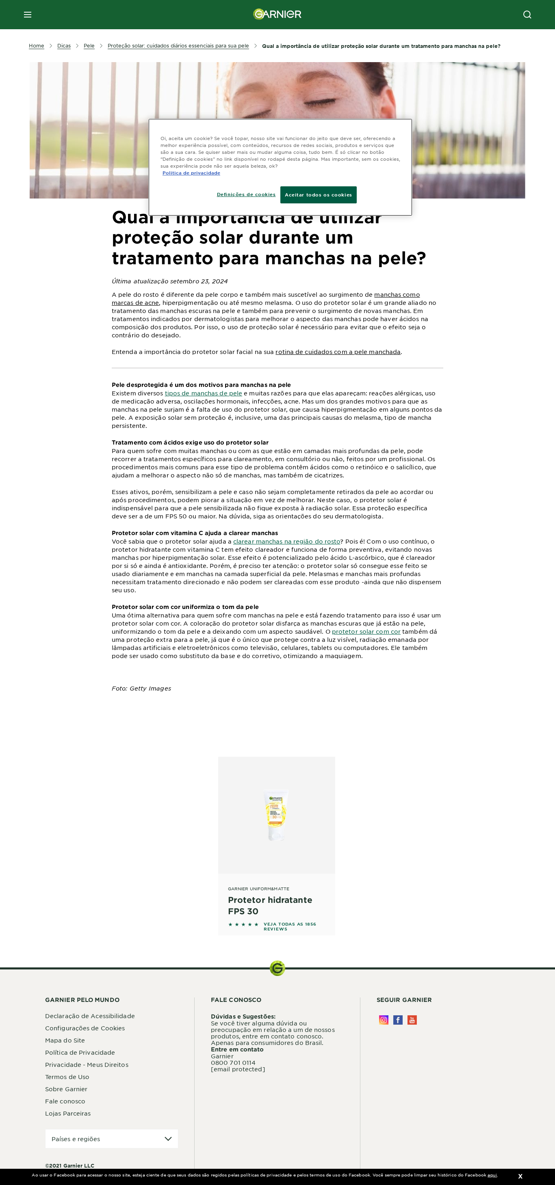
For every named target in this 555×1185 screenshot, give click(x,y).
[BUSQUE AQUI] (527, 14)
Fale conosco (65, 1101)
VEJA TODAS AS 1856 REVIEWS (290, 926)
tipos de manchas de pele (203, 393)
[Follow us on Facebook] (398, 1020)
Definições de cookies (246, 194)
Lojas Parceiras (68, 1113)
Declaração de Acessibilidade (90, 1015)
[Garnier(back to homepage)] (277, 15)
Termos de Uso (67, 1076)
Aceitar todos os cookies (318, 194)
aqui (492, 1174)
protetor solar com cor (366, 631)
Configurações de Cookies (85, 1028)
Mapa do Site (65, 1040)
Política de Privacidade (80, 1052)
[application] (111, 1139)
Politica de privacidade (191, 172)
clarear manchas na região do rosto (286, 541)
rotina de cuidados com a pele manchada (338, 351)
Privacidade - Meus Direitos (86, 1064)
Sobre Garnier (66, 1088)
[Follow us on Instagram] (384, 1020)
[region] (280, 167)
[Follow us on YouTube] (412, 1020)
